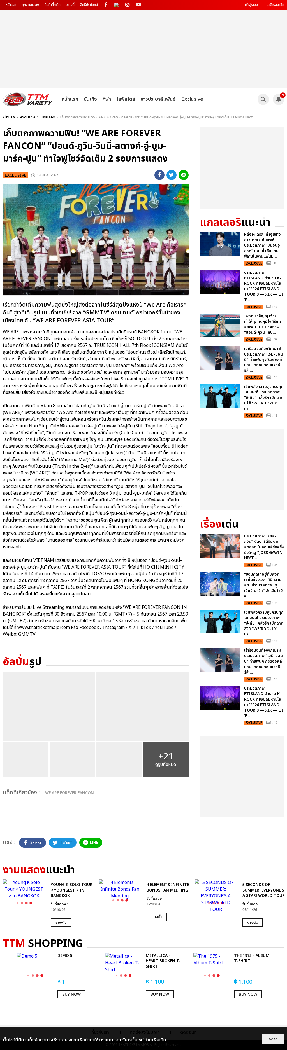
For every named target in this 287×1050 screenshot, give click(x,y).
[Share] (159, 175)
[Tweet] (171, 175)
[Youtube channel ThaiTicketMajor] (138, 5)
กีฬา (107, 99)
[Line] (184, 175)
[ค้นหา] (263, 99)
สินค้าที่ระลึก (53, 4)
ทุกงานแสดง (30, 4)
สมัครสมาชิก (275, 4)
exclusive (27, 117)
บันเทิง (90, 99)
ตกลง (273, 1039)
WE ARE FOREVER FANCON (69, 793)
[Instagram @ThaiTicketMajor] (127, 5)
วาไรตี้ (70, 4)
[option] (48, 903)
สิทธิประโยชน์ (89, 4)
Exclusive (192, 99)
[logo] (28, 99)
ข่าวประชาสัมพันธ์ (158, 99)
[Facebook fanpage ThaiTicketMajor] (105, 5)
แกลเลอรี (48, 117)
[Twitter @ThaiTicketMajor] (116, 5)
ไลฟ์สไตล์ (126, 99)
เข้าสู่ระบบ (251, 4)
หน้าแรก (11, 4)
